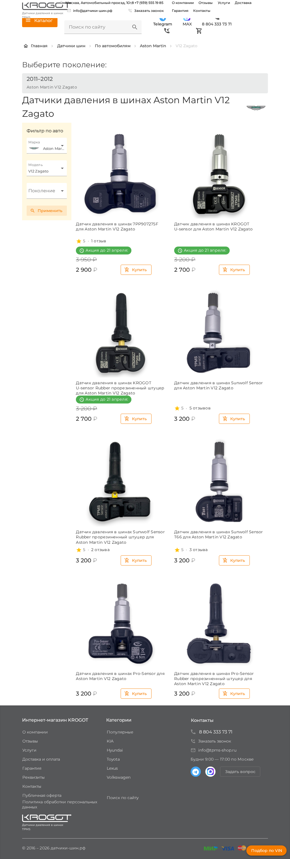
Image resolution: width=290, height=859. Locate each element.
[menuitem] (90, 10)
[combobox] (47, 146)
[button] (134, 27)
